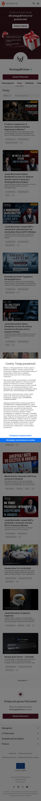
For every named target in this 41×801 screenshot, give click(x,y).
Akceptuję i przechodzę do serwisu (20, 440)
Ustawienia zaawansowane (20, 436)
